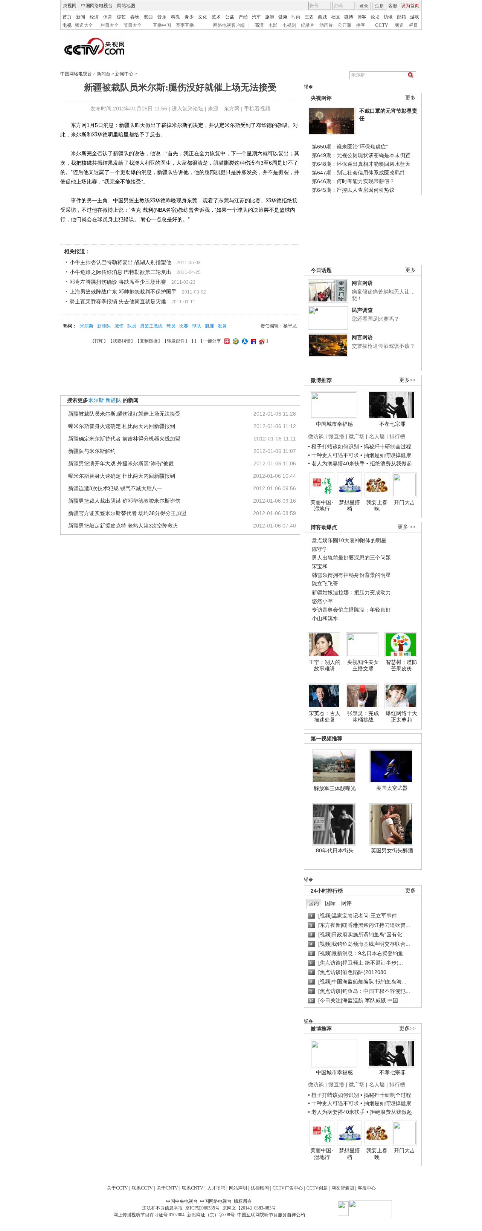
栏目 (413, 25)
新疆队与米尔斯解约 (92, 451)
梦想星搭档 (349, 505)
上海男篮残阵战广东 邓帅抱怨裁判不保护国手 (123, 292)
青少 (189, 17)
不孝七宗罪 (392, 424)
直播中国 (162, 25)
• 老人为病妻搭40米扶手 (336, 463)
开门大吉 (404, 502)
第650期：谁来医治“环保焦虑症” (350, 147)
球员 (170, 326)
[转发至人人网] (244, 341)
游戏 (414, 17)
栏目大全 (110, 25)
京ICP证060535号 (202, 1208)
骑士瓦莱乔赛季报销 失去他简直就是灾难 (118, 301)
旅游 (269, 17)
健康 (282, 17)
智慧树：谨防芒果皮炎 (401, 665)
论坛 (375, 17)
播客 (360, 25)
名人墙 (377, 436)
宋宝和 (320, 566)
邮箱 (401, 17)
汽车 (256, 17)
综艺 (121, 17)
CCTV (381, 25)
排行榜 (397, 436)
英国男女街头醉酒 (392, 850)
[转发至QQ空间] (235, 341)
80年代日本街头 (335, 850)
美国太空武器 (392, 788)
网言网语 (362, 283)
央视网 (69, 5)
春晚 (134, 17)
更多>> (407, 380)
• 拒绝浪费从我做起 (389, 463)
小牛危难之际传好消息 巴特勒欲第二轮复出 (120, 272)
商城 (322, 17)
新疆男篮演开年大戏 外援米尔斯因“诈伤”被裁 (121, 463)
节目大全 (133, 25)
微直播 (336, 436)
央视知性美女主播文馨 (363, 665)
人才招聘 (216, 1188)
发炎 (222, 326)
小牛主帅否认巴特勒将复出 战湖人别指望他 (120, 262)
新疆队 (104, 326)
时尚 (295, 17)
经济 (94, 17)
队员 (131, 326)
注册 (379, 6)
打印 (99, 341)
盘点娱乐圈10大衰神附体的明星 (349, 540)
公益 (229, 17)
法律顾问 (260, 1188)
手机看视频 (257, 109)
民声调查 (362, 310)
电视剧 (289, 25)
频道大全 (84, 25)
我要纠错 (122, 341)
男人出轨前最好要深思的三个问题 (351, 558)
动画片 (326, 25)
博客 (361, 17)
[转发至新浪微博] (261, 341)
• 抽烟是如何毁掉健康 (385, 455)
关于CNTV (167, 1188)
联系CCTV (142, 1188)
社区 (335, 17)
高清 (259, 25)
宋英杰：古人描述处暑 (324, 716)
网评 (346, 903)
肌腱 (209, 326)
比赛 (183, 326)
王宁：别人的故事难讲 (324, 665)
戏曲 (148, 17)
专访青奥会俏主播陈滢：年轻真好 (351, 610)
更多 (410, 98)
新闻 (80, 17)
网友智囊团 (342, 1188)
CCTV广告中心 (288, 1188)
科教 (175, 17)
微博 (348, 17)
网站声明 (238, 1188)
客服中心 (367, 1188)
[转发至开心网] (226, 341)
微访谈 (316, 436)
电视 (67, 25)
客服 (392, 5)
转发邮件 (176, 341)
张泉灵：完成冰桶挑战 (363, 716)
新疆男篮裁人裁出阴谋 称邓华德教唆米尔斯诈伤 (124, 501)
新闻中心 (124, 73)
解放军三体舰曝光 (335, 788)
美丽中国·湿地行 (321, 505)
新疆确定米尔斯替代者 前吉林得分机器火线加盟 (124, 439)
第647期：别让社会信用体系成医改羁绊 (358, 173)
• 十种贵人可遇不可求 (334, 455)
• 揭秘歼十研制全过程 (385, 446)
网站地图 (126, 5)
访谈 (388, 17)
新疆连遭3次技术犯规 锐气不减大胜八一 (115, 488)
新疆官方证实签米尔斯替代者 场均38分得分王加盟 (127, 513)
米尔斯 (86, 326)
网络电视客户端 (229, 25)
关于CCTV (117, 1188)
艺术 (216, 17)
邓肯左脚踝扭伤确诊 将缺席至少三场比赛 (118, 282)
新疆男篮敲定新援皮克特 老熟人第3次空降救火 (123, 526)
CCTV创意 (317, 1188)
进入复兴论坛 (187, 109)
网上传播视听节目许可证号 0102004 (149, 1214)
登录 (363, 6)
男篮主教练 (151, 326)
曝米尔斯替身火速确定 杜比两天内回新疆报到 (121, 426)
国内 (313, 903)
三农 (309, 17)
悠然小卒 (322, 601)
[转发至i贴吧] (252, 341)
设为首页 (410, 5)
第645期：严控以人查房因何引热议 (353, 190)
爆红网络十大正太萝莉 (401, 716)
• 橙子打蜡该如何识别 (333, 446)
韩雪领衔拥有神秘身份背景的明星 (351, 575)
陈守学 (320, 549)
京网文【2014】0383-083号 (249, 1208)
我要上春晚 (376, 505)
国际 (330, 903)
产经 (243, 17)
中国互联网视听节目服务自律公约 (271, 1214)
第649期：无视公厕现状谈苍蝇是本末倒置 (361, 155)
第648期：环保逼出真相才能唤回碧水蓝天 (361, 164)
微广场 (357, 436)
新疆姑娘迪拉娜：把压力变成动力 (351, 592)
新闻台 (103, 73)
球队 (196, 326)
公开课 (344, 25)
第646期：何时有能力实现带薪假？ (353, 181)
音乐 (161, 17)
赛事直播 (185, 25)
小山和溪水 (325, 618)
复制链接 (149, 341)
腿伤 (119, 326)
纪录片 (307, 25)
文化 (202, 17)
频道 (399, 25)
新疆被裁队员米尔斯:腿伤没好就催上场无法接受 (124, 414)
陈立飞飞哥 (325, 584)
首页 (67, 17)
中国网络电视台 (97, 5)
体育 (107, 17)
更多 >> (407, 527)
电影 (273, 25)
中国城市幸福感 (334, 424)
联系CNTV (192, 1188)
